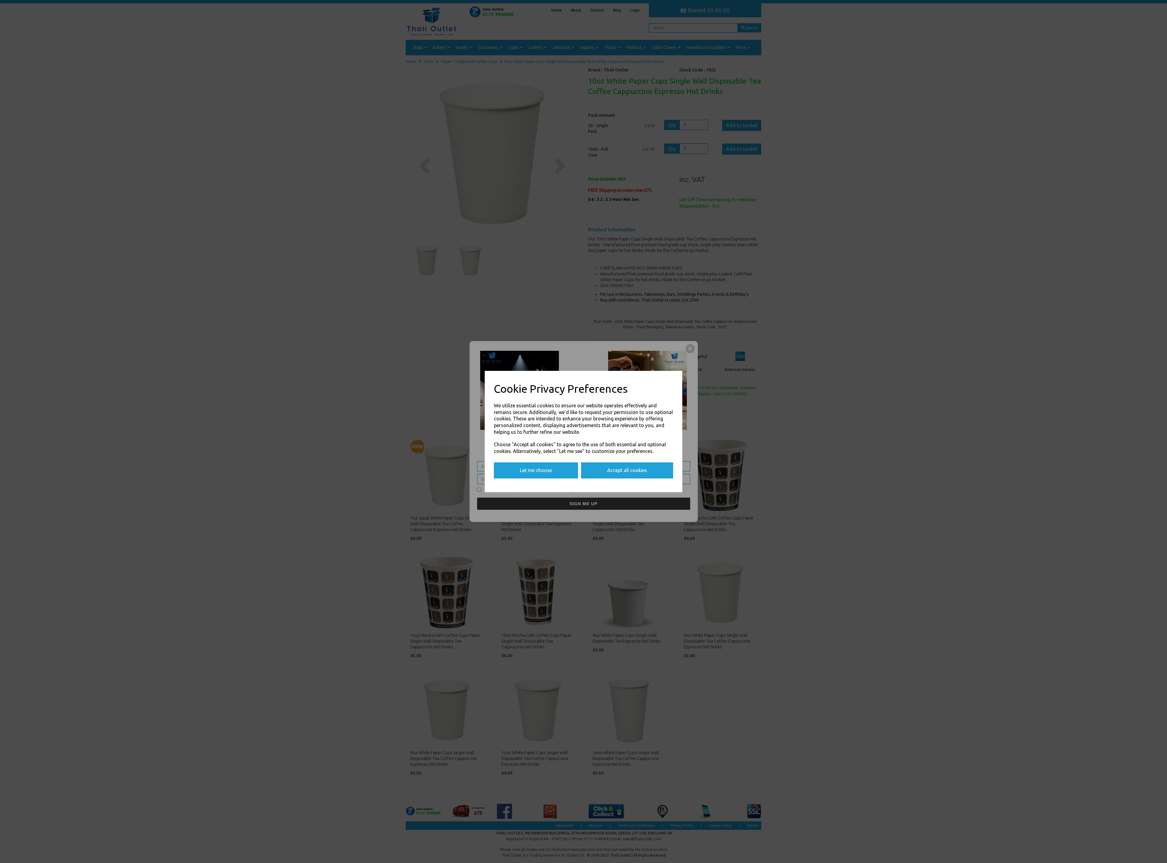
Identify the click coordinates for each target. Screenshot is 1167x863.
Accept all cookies (627, 470)
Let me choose (536, 470)
